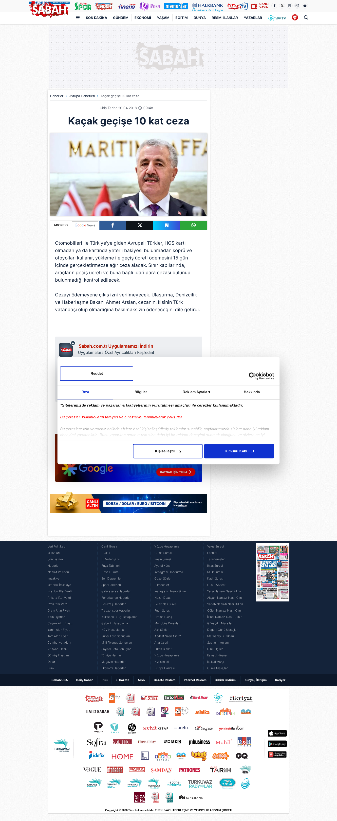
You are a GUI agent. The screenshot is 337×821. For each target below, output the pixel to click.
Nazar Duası (162, 597)
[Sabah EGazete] (272, 607)
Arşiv (141, 680)
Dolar (51, 662)
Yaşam (163, 18)
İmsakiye (53, 578)
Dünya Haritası (164, 668)
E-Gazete (122, 680)
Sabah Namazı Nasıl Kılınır (225, 604)
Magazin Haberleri (113, 662)
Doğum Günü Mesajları (222, 630)
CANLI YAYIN (263, 5)
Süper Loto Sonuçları (115, 636)
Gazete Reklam (164, 680)
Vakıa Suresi (215, 546)
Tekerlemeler (216, 559)
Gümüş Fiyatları (58, 655)
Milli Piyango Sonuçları (116, 642)
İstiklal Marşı (215, 662)
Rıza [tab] (85, 392)
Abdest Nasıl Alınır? (167, 636)
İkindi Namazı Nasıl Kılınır (224, 617)
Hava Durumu (110, 572)
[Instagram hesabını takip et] (297, 6)
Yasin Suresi (162, 559)
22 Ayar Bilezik (57, 649)
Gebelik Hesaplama (114, 623)
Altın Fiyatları (56, 617)
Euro (51, 668)
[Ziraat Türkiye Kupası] (295, 18)
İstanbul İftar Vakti (60, 591)
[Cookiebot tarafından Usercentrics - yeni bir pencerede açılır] (252, 376)
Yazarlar (253, 18)
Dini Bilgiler (215, 649)
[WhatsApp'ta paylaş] (193, 225)
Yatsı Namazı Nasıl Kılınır (224, 591)
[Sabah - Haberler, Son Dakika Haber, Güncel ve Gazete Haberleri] (49, 8)
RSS (105, 680)
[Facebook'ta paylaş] (112, 225)
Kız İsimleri (161, 662)
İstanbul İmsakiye (59, 585)
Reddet (97, 373)
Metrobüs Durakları (167, 623)
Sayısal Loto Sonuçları (116, 649)
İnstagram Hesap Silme (170, 591)
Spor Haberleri (111, 585)
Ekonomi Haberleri (113, 668)
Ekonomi (142, 18)
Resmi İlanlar (225, 18)
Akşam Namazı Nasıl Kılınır (225, 597)
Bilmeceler (161, 585)
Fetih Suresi (162, 610)
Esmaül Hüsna (217, 655)
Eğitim (181, 18)
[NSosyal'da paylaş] (166, 225)
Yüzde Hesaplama (166, 546)
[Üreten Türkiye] (207, 6)
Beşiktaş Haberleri (113, 604)
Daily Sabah (84, 680)
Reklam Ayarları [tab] (196, 392)
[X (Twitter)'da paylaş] (139, 225)
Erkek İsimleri (163, 649)
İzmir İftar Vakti (58, 604)
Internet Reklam (195, 680)
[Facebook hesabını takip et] (274, 6)
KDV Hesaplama (112, 630)
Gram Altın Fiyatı (59, 610)
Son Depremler (111, 578)
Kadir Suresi (215, 578)
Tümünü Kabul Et (239, 451)
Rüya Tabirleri (110, 565)
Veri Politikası (57, 546)
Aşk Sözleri (161, 630)
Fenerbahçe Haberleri (116, 597)
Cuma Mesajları (217, 668)
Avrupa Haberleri (82, 96)
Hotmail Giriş (163, 617)
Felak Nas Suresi (165, 604)
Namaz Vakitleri (58, 572)
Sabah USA (60, 680)
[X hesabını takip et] (282, 6)
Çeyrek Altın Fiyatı (60, 623)
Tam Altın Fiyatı (58, 636)
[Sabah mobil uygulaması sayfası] (67, 349)
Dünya (200, 18)
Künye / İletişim (256, 680)
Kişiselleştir (165, 451)
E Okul (105, 553)
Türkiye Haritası (111, 655)
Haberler (56, 96)
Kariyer (280, 680)
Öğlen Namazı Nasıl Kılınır (225, 610)
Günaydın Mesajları (220, 623)
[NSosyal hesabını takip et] (290, 6)
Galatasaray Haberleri (116, 591)
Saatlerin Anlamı (218, 642)
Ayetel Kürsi (162, 565)
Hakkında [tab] (252, 392)
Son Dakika (96, 18)
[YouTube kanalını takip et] (305, 6)
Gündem (121, 18)
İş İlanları (54, 553)
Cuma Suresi (163, 553)
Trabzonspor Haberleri (116, 610)
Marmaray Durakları (220, 636)
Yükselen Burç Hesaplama (119, 617)
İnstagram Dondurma (168, 572)
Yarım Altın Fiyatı (59, 630)
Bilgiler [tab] (140, 392)
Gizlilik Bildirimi (225, 680)
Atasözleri (161, 642)
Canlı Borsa (109, 546)
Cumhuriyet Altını (59, 642)
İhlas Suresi (215, 565)
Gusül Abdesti (216, 585)
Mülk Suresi (215, 572)
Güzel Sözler (162, 578)
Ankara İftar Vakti (59, 597)
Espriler (212, 553)
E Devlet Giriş (110, 559)
